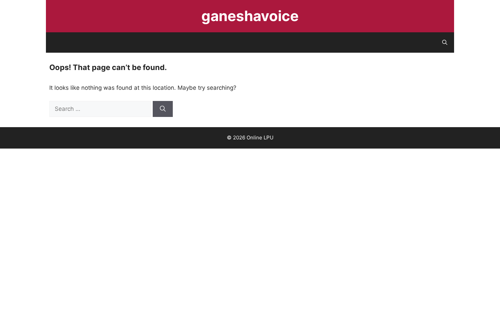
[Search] (163, 109)
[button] (444, 42)
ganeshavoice (250, 15)
